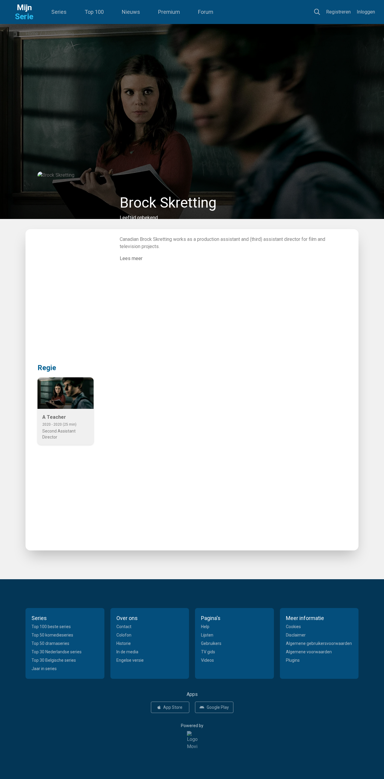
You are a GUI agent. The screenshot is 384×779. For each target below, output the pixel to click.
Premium (169, 12)
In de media (127, 651)
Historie (123, 643)
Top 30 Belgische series (54, 660)
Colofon (123, 635)
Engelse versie (130, 660)
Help (205, 626)
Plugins (293, 660)
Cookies (293, 626)
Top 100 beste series (51, 626)
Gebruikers (211, 643)
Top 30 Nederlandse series (57, 651)
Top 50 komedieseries (52, 635)
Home (32, 33)
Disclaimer (296, 635)
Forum (205, 12)
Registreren (338, 12)
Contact (123, 626)
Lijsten (207, 635)
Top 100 (94, 12)
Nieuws (131, 12)
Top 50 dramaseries (50, 643)
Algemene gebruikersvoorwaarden (319, 643)
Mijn (24, 12)
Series (59, 12)
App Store (172, 707)
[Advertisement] (192, 91)
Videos (207, 660)
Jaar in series (44, 668)
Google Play (218, 707)
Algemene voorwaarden (309, 651)
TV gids (208, 651)
